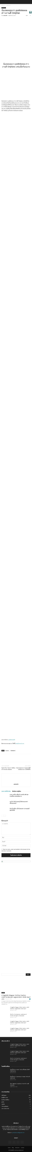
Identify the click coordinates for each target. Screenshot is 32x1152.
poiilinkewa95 (11, 739)
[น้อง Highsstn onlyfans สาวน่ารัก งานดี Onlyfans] (5, 1085)
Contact (22, 1147)
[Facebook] (9, 1142)
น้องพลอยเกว (13, 750)
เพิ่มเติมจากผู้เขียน (16, 791)
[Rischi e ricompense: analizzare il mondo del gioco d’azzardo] (5, 1016)
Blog (13, 1147)
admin (2, 999)
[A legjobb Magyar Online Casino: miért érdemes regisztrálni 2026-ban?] (16, 986)
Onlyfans (7, 750)
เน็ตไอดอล (8, 5)
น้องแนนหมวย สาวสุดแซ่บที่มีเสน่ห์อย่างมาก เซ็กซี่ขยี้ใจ (23, 768)
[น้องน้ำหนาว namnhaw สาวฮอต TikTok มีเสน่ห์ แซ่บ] (5, 1078)
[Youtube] (22, 1142)
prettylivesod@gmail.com (18, 1132)
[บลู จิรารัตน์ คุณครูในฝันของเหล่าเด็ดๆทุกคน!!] (5, 803)
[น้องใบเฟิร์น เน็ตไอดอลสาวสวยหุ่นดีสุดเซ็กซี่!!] (5, 810)
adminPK (5, 15)
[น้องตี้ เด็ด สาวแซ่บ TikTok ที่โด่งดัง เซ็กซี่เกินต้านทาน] (5, 1071)
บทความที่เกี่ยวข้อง (6, 791)
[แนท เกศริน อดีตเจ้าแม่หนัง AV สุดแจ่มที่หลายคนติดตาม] (5, 796)
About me (17, 1147)
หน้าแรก (3, 5)
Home (9, 1147)
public (3, 992)
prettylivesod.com (19, 743)
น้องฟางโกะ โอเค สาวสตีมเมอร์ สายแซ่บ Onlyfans (8, 768)
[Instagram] (14, 1142)
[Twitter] (18, 1142)
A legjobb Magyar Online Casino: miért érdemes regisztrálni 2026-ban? (16, 996)
